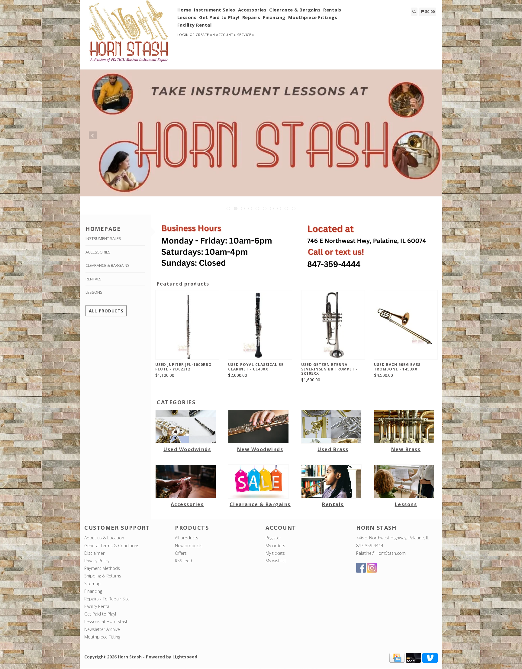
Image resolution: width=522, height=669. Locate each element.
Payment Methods (102, 568)
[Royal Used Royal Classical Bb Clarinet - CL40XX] (260, 325)
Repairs (251, 17)
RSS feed (183, 561)
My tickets (275, 553)
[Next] (429, 135)
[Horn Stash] (128, 34)
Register (273, 538)
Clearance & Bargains (295, 10)
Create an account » (216, 34)
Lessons (187, 17)
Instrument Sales (214, 10)
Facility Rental (194, 25)
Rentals (332, 10)
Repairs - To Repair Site (107, 599)
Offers (181, 553)
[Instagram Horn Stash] (372, 568)
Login (183, 34)
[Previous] (93, 135)
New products (188, 545)
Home (184, 10)
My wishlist (276, 561)
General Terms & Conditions (111, 545)
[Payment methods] (396, 657)
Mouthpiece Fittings (312, 17)
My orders (275, 545)
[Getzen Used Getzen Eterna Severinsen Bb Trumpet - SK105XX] (333, 325)
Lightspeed (184, 657)
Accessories (252, 10)
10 (293, 208)
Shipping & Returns (102, 576)
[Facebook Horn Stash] (361, 568)
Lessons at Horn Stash (106, 621)
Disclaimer (94, 553)
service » (245, 34)
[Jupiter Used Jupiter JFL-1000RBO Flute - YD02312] (187, 325)
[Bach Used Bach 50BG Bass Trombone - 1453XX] (405, 325)
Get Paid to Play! (219, 17)
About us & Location (104, 538)
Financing (274, 17)
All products (106, 311)
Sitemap (92, 584)
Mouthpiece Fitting (102, 637)
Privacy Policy (96, 561)
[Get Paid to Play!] (261, 132)
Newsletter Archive (102, 629)
